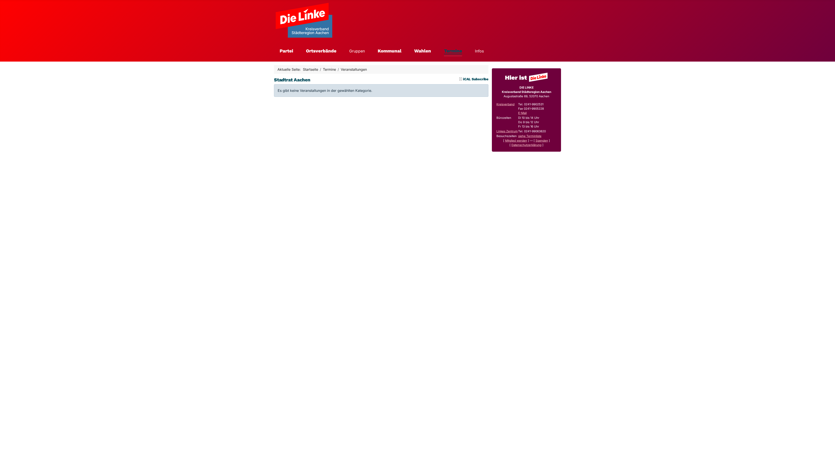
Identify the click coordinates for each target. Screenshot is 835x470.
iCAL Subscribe (475, 79)
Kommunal (389, 51)
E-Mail (522, 113)
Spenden (542, 140)
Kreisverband (505, 104)
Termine (453, 51)
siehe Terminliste (529, 136)
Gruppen (357, 51)
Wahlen (422, 51)
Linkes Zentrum (507, 131)
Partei (286, 51)
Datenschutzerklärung (526, 145)
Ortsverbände (321, 51)
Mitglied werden (516, 140)
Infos (479, 51)
